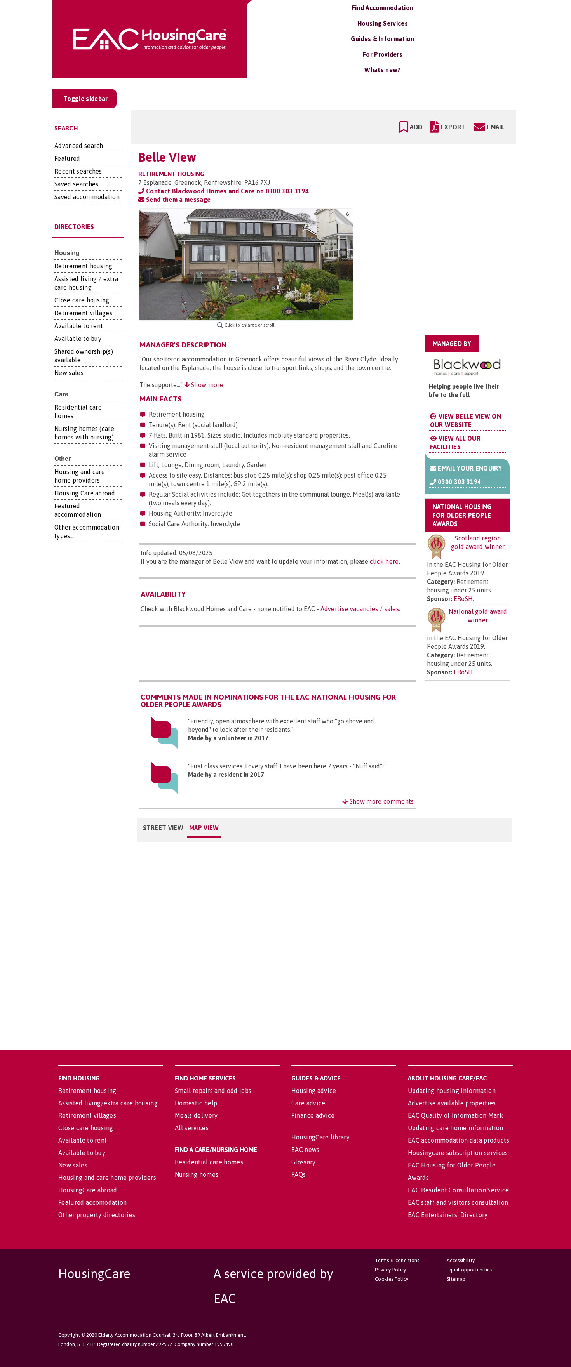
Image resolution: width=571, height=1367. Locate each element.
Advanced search (78, 145)
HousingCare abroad (87, 1189)
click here (384, 561)
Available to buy (77, 338)
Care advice (308, 1103)
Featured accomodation (92, 1202)
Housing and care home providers (107, 1177)
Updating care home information (455, 1127)
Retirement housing (83, 265)
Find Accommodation (383, 7)
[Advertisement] (449, 257)
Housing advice (313, 1090)
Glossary (303, 1162)
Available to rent (78, 325)
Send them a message (177, 199)
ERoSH (463, 598)
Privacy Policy (390, 1270)
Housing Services (382, 23)
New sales (69, 372)
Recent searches (78, 171)
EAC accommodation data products (458, 1140)
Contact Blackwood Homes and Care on (226, 191)
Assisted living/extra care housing (108, 1103)
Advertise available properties (452, 1103)
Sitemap (456, 1279)
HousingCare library (320, 1137)
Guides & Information (382, 38)
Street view (163, 827)
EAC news (305, 1149)
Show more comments (381, 801)
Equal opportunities (469, 1270)
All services (192, 1127)
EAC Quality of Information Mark (455, 1115)
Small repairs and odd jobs (213, 1090)
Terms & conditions (397, 1260)
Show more (206, 384)
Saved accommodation (87, 196)
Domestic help (196, 1103)
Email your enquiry (469, 468)
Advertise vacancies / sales (359, 608)
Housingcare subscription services (458, 1152)
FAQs (298, 1174)
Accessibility (461, 1260)
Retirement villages (83, 312)
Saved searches (76, 184)
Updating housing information (452, 1090)
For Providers (382, 54)
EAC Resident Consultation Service (458, 1189)
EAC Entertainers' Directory (448, 1214)
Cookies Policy (391, 1279)
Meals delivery (196, 1115)
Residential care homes (209, 1162)
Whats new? (382, 69)
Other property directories (96, 1214)
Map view (204, 827)
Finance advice (312, 1115)
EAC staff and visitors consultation (458, 1202)
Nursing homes (196, 1174)
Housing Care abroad (84, 493)
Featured (67, 158)
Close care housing (82, 300)
